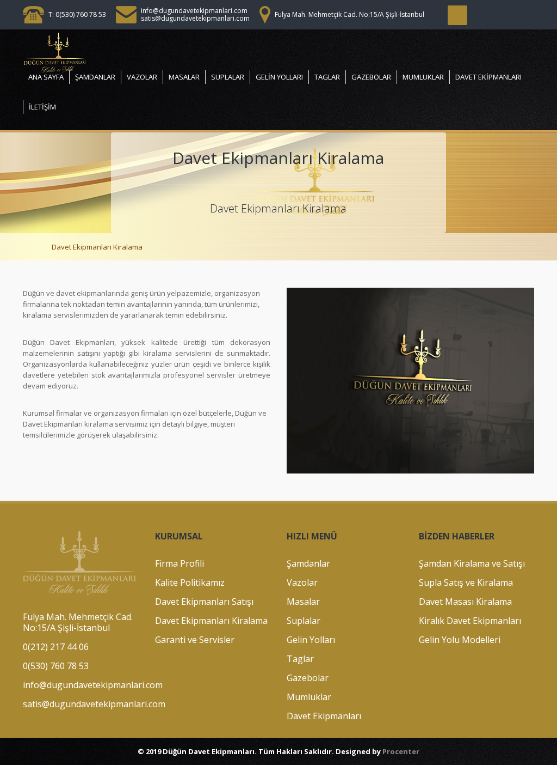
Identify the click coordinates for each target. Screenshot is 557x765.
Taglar (327, 77)
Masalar (184, 77)
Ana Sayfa (46, 77)
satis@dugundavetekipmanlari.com (195, 18)
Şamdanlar (95, 77)
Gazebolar (371, 77)
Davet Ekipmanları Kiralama (97, 247)
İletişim (42, 107)
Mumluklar (423, 77)
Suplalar (227, 77)
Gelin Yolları (279, 77)
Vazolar (142, 77)
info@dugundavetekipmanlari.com (194, 10)
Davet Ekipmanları (488, 77)
